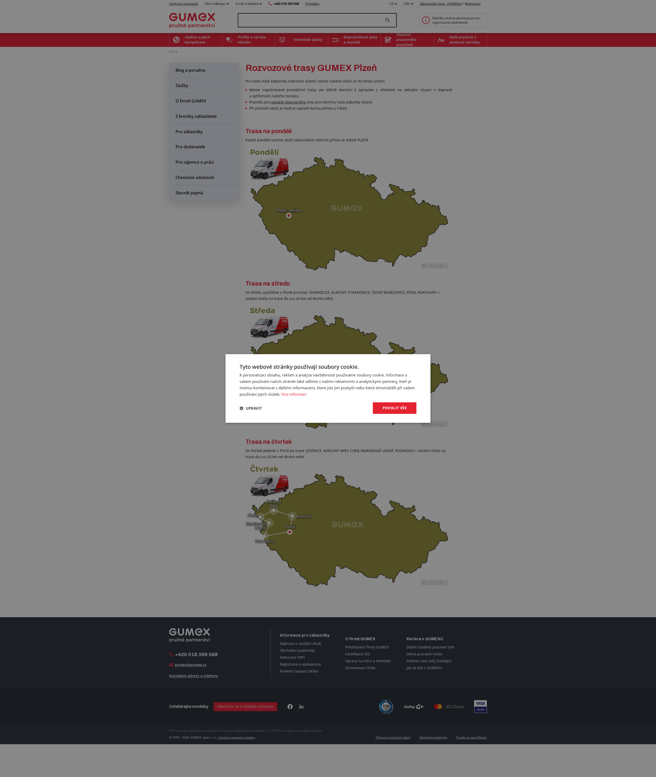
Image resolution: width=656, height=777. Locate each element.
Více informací (293, 394)
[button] (251, 408)
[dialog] (327, 388)
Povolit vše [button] (395, 407)
